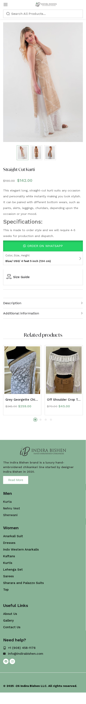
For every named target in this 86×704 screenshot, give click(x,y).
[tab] (43, 303)
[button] (43, 246)
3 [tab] (46, 420)
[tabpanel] (22, 380)
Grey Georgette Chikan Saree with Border (22, 399)
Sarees (8, 576)
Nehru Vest (11, 508)
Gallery (8, 620)
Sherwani (10, 515)
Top (6, 589)
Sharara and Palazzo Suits (23, 583)
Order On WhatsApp (45, 246)
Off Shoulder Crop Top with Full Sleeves (64, 399)
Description (12, 303)
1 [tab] (35, 420)
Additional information (21, 313)
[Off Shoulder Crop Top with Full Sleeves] (64, 370)
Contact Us (11, 627)
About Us (10, 614)
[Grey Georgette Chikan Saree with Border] (22, 370)
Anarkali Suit (13, 536)
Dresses (9, 543)
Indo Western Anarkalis (21, 549)
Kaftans (9, 556)
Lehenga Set (13, 569)
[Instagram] (12, 661)
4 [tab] (51, 420)
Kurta (7, 502)
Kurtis (7, 563)
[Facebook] (6, 661)
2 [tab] (40, 420)
